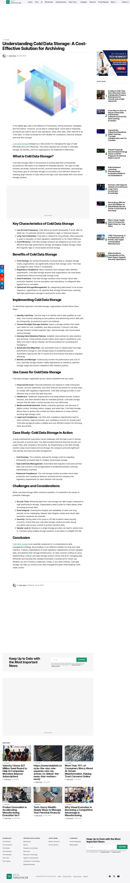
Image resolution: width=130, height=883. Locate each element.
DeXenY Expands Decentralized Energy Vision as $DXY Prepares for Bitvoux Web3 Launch (117, 154)
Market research (54, 841)
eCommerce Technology (31, 861)
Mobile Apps (74, 845)
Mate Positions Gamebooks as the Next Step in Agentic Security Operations (117, 256)
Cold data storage (20, 144)
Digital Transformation (30, 858)
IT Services (73, 838)
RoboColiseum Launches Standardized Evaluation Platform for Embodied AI (116, 171)
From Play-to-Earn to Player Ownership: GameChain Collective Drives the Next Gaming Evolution (117, 116)
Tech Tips (5, 858)
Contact (85, 876)
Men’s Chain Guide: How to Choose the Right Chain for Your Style (116, 223)
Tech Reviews (6, 851)
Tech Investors (7, 845)
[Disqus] (48, 617)
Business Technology (30, 854)
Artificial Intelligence (31, 838)
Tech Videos (6, 861)
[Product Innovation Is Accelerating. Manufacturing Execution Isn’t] (16, 795)
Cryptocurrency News (30, 848)
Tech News (6, 39)
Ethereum (26, 851)
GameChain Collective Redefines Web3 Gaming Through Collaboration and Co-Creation (117, 135)
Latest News (53, 838)
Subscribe (81, 659)
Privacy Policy (76, 664)
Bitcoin (25, 845)
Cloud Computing (75, 841)
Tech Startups (7, 854)
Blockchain (27, 841)
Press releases (53, 845)
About (59, 876)
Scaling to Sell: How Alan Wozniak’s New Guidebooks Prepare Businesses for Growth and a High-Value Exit (117, 96)
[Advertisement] (65, 19)
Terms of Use (55, 666)
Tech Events (6, 841)
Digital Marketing (29, 864)
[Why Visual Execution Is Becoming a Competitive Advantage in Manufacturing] (79, 795)
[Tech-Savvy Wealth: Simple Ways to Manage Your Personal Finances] (48, 795)
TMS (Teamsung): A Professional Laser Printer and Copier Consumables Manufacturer (116, 240)
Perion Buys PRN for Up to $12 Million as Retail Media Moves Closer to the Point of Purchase (117, 206)
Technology (7, 838)
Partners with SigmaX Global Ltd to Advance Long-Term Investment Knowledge (117, 189)
